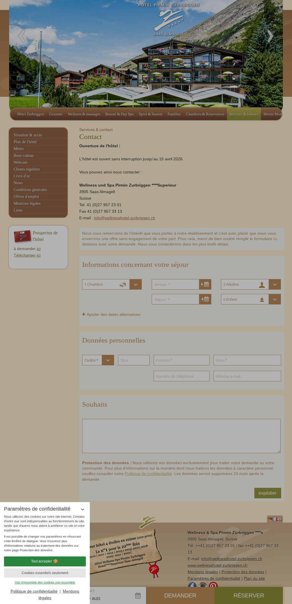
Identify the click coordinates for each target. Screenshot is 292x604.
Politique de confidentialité (34, 591)
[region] (45, 533)
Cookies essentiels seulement (45, 573)
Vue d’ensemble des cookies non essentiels (45, 582)
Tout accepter (41, 561)
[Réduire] (82, 509)
